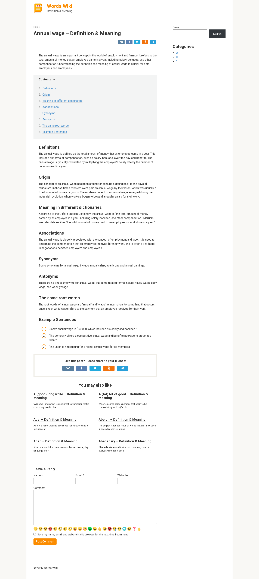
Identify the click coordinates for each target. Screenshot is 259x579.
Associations (50, 107)
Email (79, 475)
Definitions (49, 88)
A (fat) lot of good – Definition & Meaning (123, 396)
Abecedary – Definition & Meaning (125, 441)
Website (122, 475)
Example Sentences (54, 132)
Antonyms (48, 119)
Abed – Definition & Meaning (55, 441)
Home (36, 27)
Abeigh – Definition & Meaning (122, 419)
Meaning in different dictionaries (62, 100)
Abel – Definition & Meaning (54, 419)
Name (38, 475)
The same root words (55, 125)
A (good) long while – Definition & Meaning (59, 396)
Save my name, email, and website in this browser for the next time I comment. (82, 534)
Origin (46, 94)
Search (177, 27)
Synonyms (48, 113)
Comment (39, 488)
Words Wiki (59, 6)
